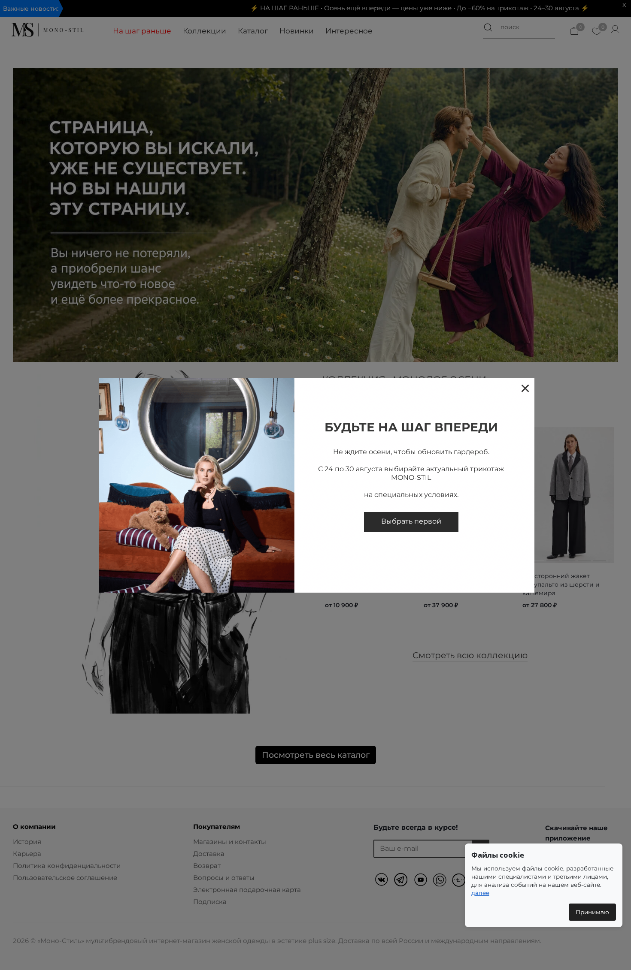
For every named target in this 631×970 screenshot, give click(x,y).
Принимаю (592, 912)
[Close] (524, 388)
